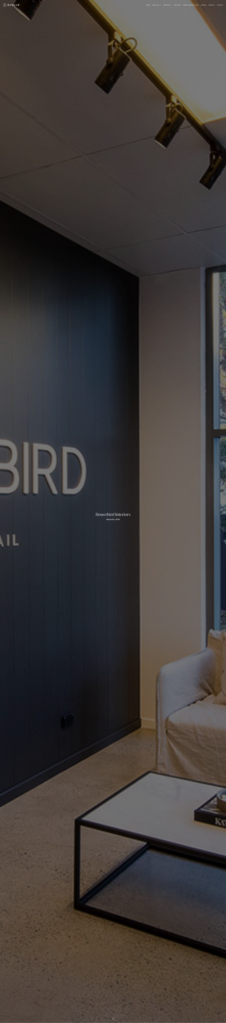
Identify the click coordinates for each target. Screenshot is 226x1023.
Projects (177, 5)
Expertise (166, 5)
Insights (212, 5)
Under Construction (190, 5)
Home (148, 5)
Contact (220, 5)
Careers (203, 5)
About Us (155, 5)
